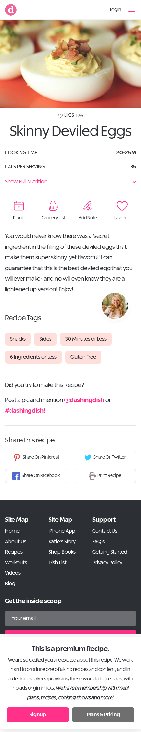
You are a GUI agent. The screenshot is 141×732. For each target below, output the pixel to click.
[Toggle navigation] (132, 10)
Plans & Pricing (103, 714)
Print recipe (109, 475)
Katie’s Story (62, 541)
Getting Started (109, 552)
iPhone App (62, 531)
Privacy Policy (107, 562)
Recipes (14, 552)
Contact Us (104, 531)
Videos (13, 573)
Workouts (16, 562)
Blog (10, 583)
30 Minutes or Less (86, 339)
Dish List (58, 562)
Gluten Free (83, 357)
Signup (38, 714)
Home (12, 531)
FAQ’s (98, 541)
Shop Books (62, 552)
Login (115, 9)
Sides (45, 339)
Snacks (18, 339)
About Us (15, 541)
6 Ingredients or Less (33, 357)
